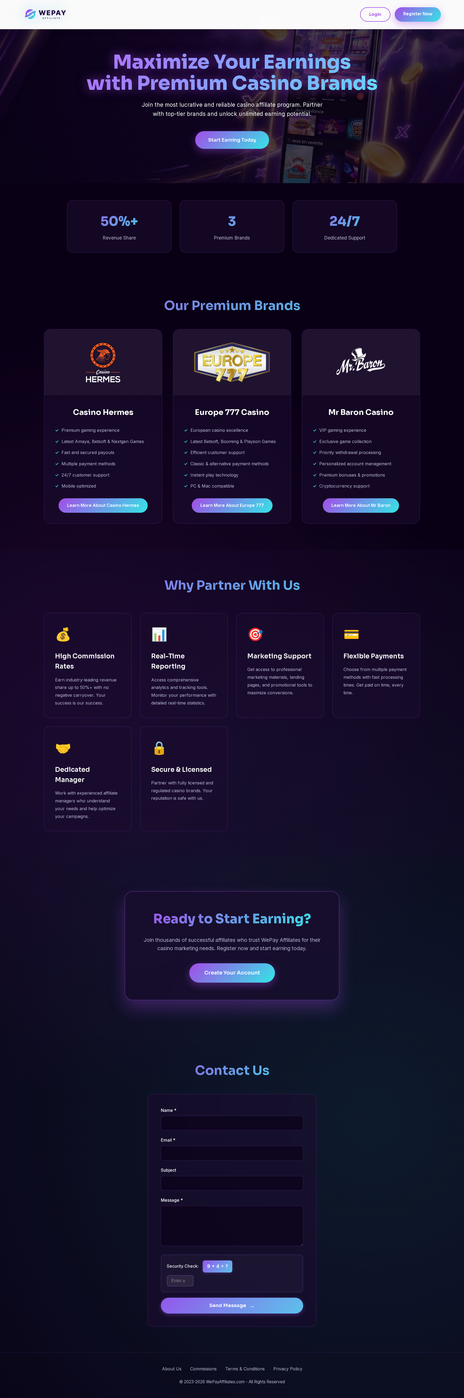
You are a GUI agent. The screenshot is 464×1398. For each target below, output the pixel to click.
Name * (168, 1110)
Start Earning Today (232, 140)
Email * (168, 1140)
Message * (172, 1200)
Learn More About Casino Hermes (103, 505)
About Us (172, 1368)
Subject (168, 1170)
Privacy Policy (287, 1368)
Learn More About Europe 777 (232, 505)
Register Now (417, 13)
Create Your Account (232, 972)
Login (375, 14)
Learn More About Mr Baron (360, 505)
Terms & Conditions (245, 1368)
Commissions (203, 1368)
